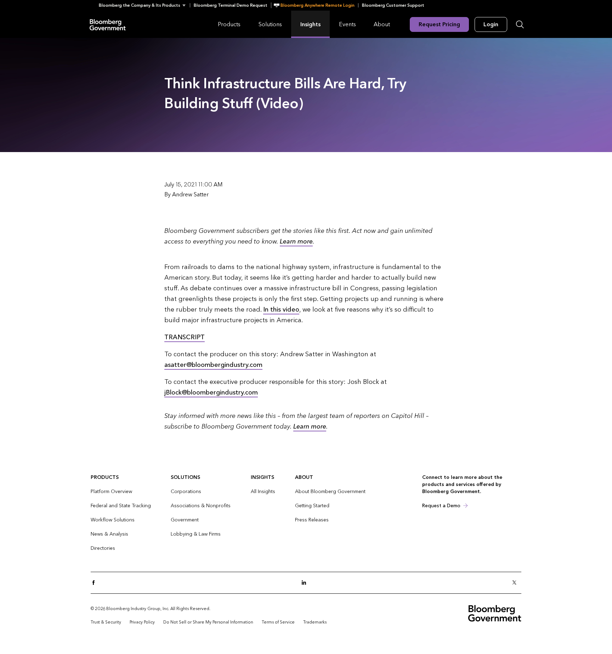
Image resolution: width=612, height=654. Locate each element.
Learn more (296, 241)
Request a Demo (441, 505)
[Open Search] (520, 24)
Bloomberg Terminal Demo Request (230, 5)
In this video (281, 310)
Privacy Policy (142, 622)
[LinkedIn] (306, 583)
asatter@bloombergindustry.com (213, 365)
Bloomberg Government (108, 24)
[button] (144, 5)
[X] (516, 583)
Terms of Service (278, 622)
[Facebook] (96, 583)
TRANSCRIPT (184, 337)
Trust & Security (106, 622)
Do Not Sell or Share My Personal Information (208, 622)
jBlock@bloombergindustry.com (211, 393)
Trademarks (315, 622)
